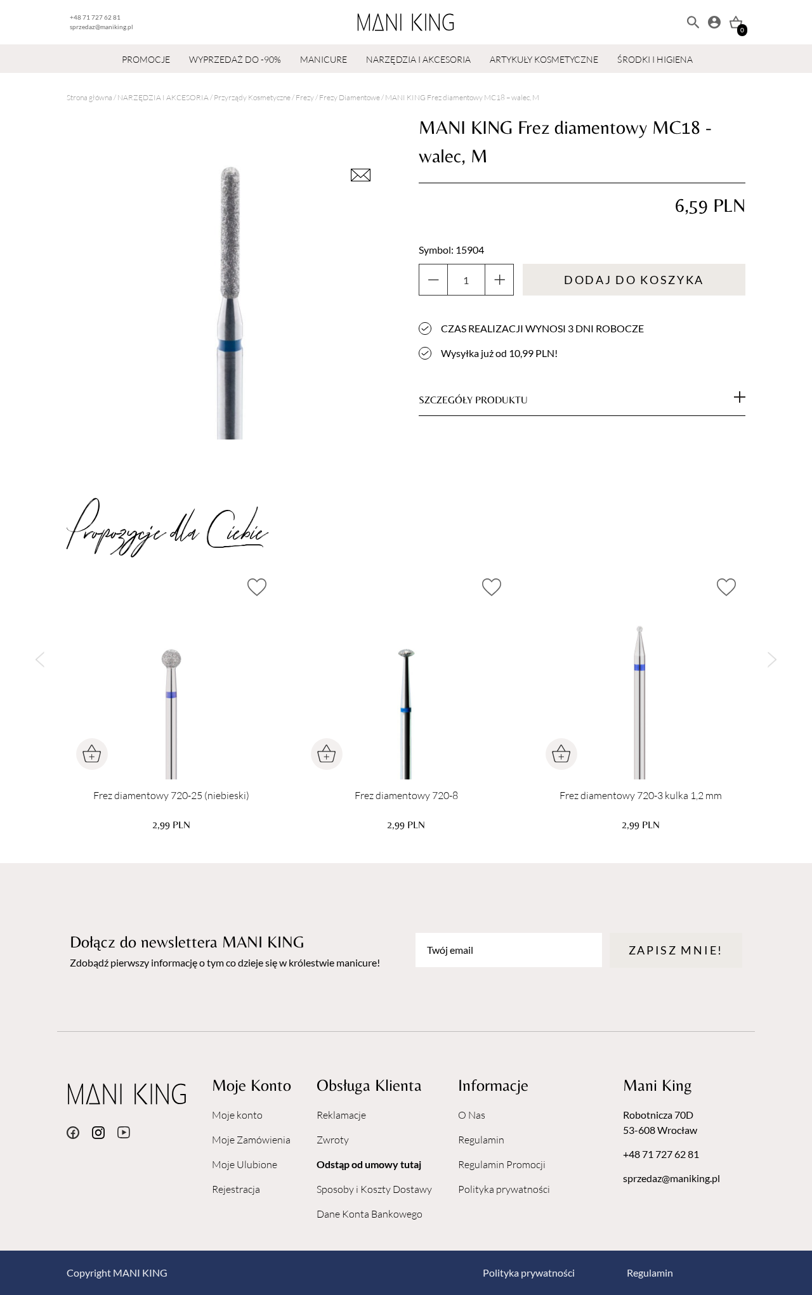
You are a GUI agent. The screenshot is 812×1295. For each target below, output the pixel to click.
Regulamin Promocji (502, 1164)
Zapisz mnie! (676, 950)
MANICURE (323, 59)
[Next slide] (772, 660)
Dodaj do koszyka (634, 280)
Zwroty (333, 1139)
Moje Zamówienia (251, 1139)
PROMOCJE (146, 59)
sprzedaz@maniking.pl (101, 26)
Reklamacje (341, 1115)
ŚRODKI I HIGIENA (655, 59)
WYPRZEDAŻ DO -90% (235, 59)
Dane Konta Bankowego (369, 1213)
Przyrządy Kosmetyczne (252, 97)
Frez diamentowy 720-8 (406, 796)
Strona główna (89, 97)
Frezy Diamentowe (349, 97)
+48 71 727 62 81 (95, 17)
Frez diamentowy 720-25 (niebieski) (171, 796)
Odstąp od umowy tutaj (369, 1164)
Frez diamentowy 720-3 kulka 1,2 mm (641, 796)
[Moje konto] (714, 22)
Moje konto (237, 1115)
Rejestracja (236, 1189)
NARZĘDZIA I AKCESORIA (418, 59)
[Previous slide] (40, 660)
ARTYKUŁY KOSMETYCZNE (544, 59)
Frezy (305, 97)
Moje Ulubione (244, 1164)
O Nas (471, 1115)
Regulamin (481, 1139)
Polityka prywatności (504, 1189)
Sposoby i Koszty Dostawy (374, 1189)
